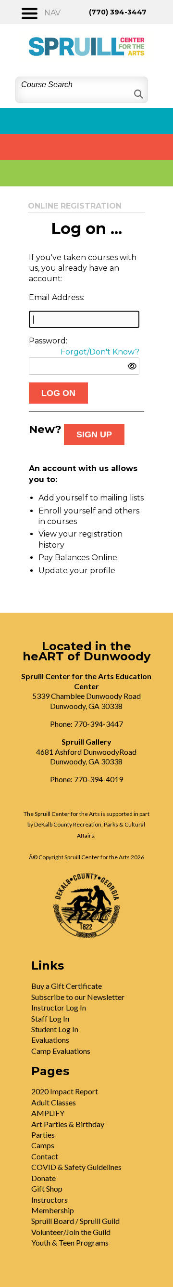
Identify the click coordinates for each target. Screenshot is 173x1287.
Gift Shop (46, 1188)
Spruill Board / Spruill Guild (75, 1220)
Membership (52, 1210)
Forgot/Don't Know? (100, 351)
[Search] (137, 94)
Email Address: (56, 297)
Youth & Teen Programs (70, 1242)
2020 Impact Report (64, 1091)
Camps (42, 1145)
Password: (48, 340)
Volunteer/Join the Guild (71, 1231)
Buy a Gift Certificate (66, 985)
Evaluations (50, 1039)
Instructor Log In (58, 1007)
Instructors (49, 1199)
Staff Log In (50, 1018)
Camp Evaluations (60, 1050)
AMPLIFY (47, 1112)
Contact (44, 1156)
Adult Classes (53, 1102)
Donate (43, 1177)
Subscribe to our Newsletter (77, 996)
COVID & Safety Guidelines (76, 1166)
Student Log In (54, 1029)
